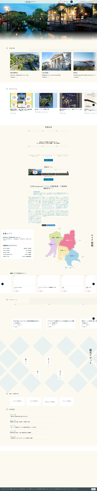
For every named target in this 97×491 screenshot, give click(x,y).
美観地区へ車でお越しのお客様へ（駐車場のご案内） (20, 421)
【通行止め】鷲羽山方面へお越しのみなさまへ (19, 416)
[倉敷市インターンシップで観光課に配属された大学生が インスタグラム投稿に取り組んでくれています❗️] (48, 203)
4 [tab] (48, 176)
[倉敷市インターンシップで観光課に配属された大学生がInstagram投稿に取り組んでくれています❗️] (62, 203)
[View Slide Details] (35, 172)
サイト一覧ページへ (48, 179)
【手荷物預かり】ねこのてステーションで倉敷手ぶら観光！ (21, 438)
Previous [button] (29, 172)
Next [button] (67, 172)
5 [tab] (49, 176)
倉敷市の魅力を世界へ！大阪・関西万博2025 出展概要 (20, 432)
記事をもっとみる (48, 160)
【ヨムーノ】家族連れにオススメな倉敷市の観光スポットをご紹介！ (23, 427)
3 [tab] (47, 176)
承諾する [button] (93, 489)
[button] (2, 65)
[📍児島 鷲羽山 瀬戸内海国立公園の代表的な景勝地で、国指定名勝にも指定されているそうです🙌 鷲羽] (34, 203)
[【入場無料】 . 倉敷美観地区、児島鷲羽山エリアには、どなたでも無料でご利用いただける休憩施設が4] (62, 217)
